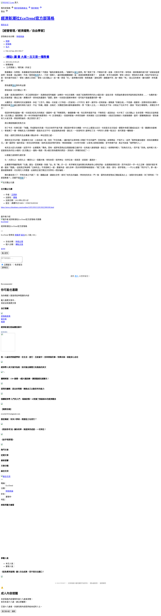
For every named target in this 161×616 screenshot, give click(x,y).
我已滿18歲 (6, 611)
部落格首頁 (5, 316)
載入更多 (5, 253)
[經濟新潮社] (8, 351)
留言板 (4, 319)
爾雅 (15, 197)
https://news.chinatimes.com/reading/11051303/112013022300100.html (27, 207)
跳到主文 (4, 25)
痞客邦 (18, 235)
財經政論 (20, 36)
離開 (13, 611)
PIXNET (63, 583)
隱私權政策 (94, 583)
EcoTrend (4, 222)
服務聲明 (103, 583)
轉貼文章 (19, 244)
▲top (3, 249)
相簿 (7, 41)
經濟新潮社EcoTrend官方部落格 (27, 18)
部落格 (8, 44)
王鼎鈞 (14, 195)
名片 (7, 47)
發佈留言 (5, 267)
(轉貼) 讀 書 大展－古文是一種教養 (27, 56)
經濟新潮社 (4, 332)
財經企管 (19, 242)
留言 (23, 235)
